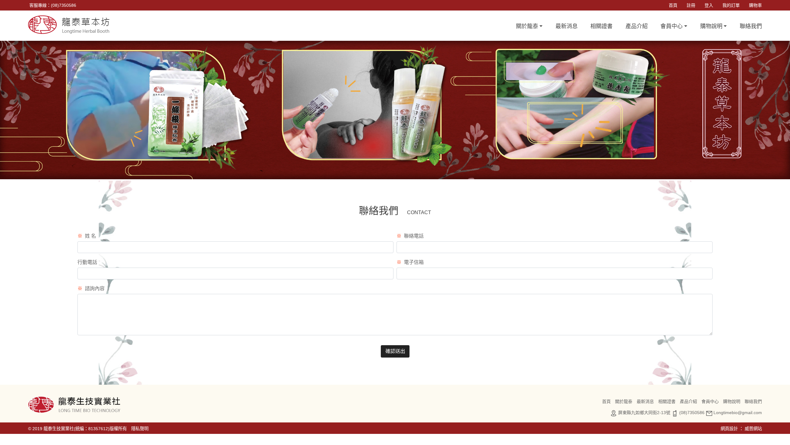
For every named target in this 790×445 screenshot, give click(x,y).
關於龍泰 (623, 401)
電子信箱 (410, 262)
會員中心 (710, 401)
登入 (709, 5)
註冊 (691, 5)
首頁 (673, 5)
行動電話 (87, 262)
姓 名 (86, 236)
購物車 (755, 5)
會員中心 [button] (671, 26)
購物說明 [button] (711, 26)
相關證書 (601, 26)
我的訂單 (731, 5)
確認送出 (395, 351)
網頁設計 (729, 428)
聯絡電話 (410, 236)
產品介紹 (637, 26)
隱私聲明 (139, 428)
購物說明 (731, 401)
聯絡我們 (751, 26)
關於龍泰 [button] (527, 26)
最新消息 (566, 26)
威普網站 (753, 428)
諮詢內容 (91, 288)
